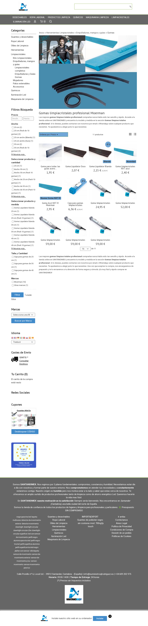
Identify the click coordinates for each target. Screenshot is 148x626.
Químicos (78, 17)
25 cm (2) (18, 127)
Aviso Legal (121, 523)
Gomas (18, 77)
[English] (12, 338)
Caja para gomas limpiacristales (75, 204)
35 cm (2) (18, 144)
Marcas (15, 278)
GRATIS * (23, 357)
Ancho (14, 124)
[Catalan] (33, 338)
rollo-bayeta (34, 551)
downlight (19, 527)
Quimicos (15, 90)
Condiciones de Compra (121, 529)
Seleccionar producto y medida (23, 203)
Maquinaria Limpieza (97, 17)
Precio (14, 115)
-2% (31, 419)
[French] (15, 338)
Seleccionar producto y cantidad (23, 161)
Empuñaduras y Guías (25, 74)
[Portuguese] (24, 338)
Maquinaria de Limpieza (22, 99)
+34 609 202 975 (123, 574)
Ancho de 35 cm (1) (22, 186)
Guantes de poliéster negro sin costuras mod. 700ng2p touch (90, 523)
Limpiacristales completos (22, 69)
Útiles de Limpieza (19, 45)
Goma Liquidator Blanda (100, 166)
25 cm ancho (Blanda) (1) (24, 137)
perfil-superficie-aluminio (30, 544)
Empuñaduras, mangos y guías (24, 63)
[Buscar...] (50, 22)
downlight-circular (31, 527)
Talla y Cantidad (19, 253)
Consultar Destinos (24, 362)
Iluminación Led (21, 21)
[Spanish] (30, 338)
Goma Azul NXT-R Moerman (50, 204)
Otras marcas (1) (21, 285)
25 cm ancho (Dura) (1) (23, 141)
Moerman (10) (20, 282)
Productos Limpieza (59, 17)
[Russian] (27, 338)
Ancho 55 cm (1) (21, 169)
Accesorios (18, 86)
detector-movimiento (30, 524)
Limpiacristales (120, 17)
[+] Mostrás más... (18, 154)
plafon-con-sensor (22, 551)
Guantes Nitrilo (24, 410)
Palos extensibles (21, 83)
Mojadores (18, 80)
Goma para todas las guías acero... (50, 167)
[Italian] (21, 338)
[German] (18, 338)
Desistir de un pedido (122, 533)
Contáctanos (121, 520)
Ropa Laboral (37, 17)
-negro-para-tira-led (23, 517)
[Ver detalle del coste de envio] (15, 359)
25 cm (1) (18, 166)
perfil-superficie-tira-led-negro (26, 547)
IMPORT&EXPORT (90, 516)
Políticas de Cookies (121, 536)
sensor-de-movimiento (22, 554)
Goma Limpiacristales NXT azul (125, 167)
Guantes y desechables (22, 37)
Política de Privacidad (122, 526)
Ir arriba (121, 516)
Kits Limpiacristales (22, 58)
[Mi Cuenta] (35, 22)
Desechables (20, 17)
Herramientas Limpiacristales (18, 52)
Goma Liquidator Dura (75, 166)
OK (69, 623)
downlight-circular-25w (22, 530)
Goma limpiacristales (100, 203)
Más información (80, 623)
